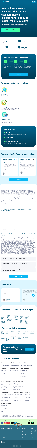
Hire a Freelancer (18, 446)
